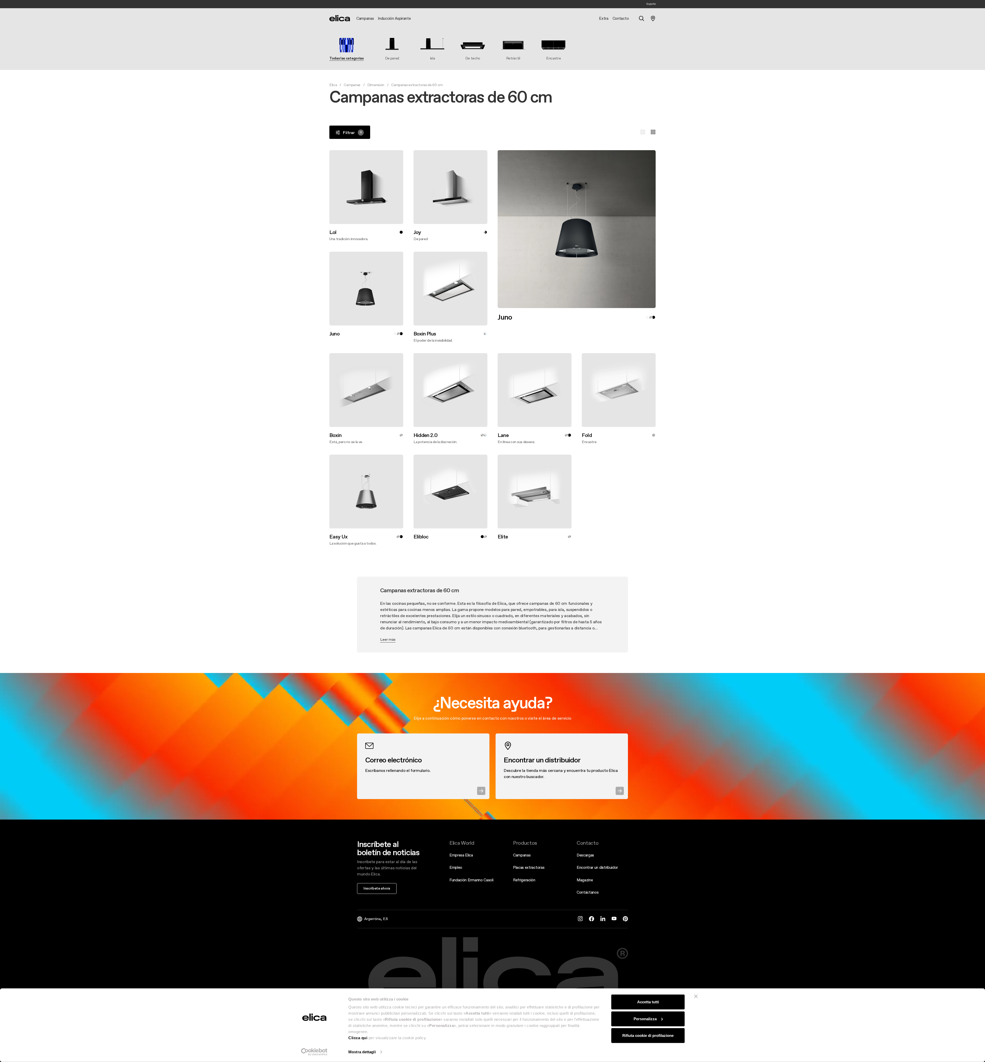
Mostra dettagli (362, 1052)
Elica (333, 84)
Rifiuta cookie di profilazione (648, 1035)
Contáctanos (587, 892)
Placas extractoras (528, 867)
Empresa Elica (461, 855)
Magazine (585, 880)
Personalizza (645, 1018)
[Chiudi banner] (696, 996)
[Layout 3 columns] (642, 132)
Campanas (352, 84)
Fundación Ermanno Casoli (471, 880)
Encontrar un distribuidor (597, 867)
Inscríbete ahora (376, 888)
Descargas (585, 855)
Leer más (388, 639)
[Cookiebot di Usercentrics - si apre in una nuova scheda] (314, 1052)
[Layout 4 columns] (653, 132)
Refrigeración (524, 880)
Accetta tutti (648, 1002)
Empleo (455, 867)
